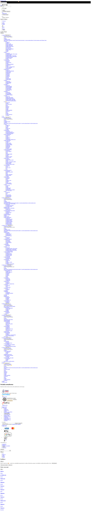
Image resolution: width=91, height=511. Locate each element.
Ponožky (7, 309)
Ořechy (7, 136)
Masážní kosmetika (9, 86)
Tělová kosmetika (6, 326)
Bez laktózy (22, 40)
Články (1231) (4, 407)
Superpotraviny (8, 71)
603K (6, 437)
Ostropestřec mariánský (9, 293)
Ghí (6, 168)
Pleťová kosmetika (9, 87)
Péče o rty (7, 324)
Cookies (4, 446)
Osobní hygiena (8, 88)
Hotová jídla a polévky (9, 171)
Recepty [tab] (3, 456)
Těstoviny (7, 178)
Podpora (5, 408)
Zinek (7, 276)
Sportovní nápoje (8, 62)
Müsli (7, 127)
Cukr (7, 152)
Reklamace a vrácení (7, 416)
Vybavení (5, 95)
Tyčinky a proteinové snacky (10, 66)
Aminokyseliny (6, 244)
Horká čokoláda (8, 194)
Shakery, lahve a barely (9, 97)
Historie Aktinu (6, 418)
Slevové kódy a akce (7, 414)
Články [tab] (3, 455)
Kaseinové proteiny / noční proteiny (11, 56)
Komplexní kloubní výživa (10, 283)
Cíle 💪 (5, 101)
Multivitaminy (8, 272)
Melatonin (7, 302)
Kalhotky (7, 310)
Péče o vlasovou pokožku (10, 335)
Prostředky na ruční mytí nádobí (11, 346)
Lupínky (7, 129)
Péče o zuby (8, 90)
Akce (5, 37)
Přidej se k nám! (4, 382)
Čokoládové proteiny (9, 221)
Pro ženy (5, 294)
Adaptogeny (8, 73)
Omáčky (7, 50)
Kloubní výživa (8, 72)
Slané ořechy (8, 147)
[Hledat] (1, 6)
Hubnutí (7, 107)
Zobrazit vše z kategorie (7, 118)
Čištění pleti (8, 325)
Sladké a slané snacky (9, 45)
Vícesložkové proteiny (9, 57)
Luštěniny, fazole (8, 180)
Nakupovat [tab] (4, 454)
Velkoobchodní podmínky (6, 445)
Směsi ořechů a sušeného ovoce (11, 139)
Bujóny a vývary (8, 157)
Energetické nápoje (9, 235)
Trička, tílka (8, 312)
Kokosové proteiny (9, 224)
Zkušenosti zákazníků (7, 419)
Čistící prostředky (6, 343)
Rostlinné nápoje (8, 196)
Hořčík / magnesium (9, 271)
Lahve (7, 353)
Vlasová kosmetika (9, 89)
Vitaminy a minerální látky (8, 270)
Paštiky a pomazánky (9, 174)
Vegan (16, 40)
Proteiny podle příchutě (7, 217)
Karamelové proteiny (9, 220)
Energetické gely (8, 258)
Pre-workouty (8, 240)
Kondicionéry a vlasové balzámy (11, 334)
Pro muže (7, 77)
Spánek (7, 109)
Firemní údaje (4, 444)
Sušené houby (8, 138)
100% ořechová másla (9, 131)
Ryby (7, 173)
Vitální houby (8, 280)
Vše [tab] (2, 453)
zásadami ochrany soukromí (16, 424)
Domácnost (6, 91)
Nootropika (7, 75)
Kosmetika (5, 84)
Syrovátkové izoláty (9, 206)
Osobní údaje (4, 447)
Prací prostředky (8, 93)
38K (6, 438)
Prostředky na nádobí (9, 94)
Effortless (42, 40)
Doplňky (7, 83)
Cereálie (5, 124)
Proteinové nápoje (8, 54)
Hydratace (7, 115)
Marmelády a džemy (9, 156)
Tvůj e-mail (4, 423)
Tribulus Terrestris (8, 242)
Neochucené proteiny (9, 219)
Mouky (7, 160)
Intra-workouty (8, 241)
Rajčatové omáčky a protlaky (10, 189)
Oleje (7, 166)
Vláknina (7, 299)
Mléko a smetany (8, 163)
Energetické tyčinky (9, 254)
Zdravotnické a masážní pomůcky (11, 100)
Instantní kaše (8, 128)
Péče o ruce (8, 329)
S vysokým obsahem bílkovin (29, 40)
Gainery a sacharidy (9, 67)
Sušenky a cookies (9, 143)
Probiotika (7, 298)
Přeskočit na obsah (3, 0)
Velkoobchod (6, 417)
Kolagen (5, 215)
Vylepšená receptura (7, 39)
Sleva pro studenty (7, 412)
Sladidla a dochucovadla (9, 46)
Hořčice (7, 187)
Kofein (7, 243)
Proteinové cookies (9, 255)
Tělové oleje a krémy (9, 330)
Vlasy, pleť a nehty (9, 104)
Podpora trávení (8, 78)
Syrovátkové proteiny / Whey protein (9, 203)
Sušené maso (8, 145)
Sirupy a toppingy (8, 151)
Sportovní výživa (5, 225)
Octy (7, 169)
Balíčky (3, 381)
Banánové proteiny (9, 223)
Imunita (7, 103)
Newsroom (5, 420)
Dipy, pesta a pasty (9, 190)
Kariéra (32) (6, 409)
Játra (6, 111)
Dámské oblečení (6, 307)
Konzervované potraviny (10, 48)
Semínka (7, 137)
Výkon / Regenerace (9, 114)
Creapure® (7, 238)
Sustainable (10, 40)
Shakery (7, 352)
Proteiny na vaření (9, 58)
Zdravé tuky (8, 74)
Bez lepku (19, 40)
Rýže (7, 179)
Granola (7, 126)
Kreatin (7, 63)
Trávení (7, 108)
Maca (7, 286)
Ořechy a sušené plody (9, 44)
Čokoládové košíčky (9, 144)
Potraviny (5, 41)
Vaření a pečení (8, 47)
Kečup (7, 186)
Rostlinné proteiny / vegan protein (11, 55)
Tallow (45, 40)
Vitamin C (7, 274)
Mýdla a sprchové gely (9, 328)
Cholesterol (6, 376)
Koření (7, 155)
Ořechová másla (8, 43)
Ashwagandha (8, 287)
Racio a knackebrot (9, 183)
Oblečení (5, 80)
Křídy (7, 360)
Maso (7, 172)
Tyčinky (7, 142)
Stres (5, 370)
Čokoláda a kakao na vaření (10, 164)
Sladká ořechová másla (9, 133)
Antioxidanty (6, 291)
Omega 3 (7, 289)
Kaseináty (7, 213)
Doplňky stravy (6, 69)
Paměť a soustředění (9, 110)
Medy (7, 153)
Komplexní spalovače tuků (10, 263)
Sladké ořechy (8, 146)
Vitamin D (7, 275)
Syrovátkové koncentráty (10, 205)
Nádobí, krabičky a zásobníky (8, 355)
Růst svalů (7, 106)
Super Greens (8, 279)
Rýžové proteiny (8, 209)
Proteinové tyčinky (9, 253)
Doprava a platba (6, 415)
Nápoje (7, 51)
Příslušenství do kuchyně (10, 98)
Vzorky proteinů (6, 216)
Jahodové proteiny (9, 222)
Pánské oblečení (6, 311)
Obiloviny (7, 181)
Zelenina (7, 176)
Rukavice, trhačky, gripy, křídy (8, 357)
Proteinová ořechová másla (10, 132)
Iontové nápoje (8, 234)
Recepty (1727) (4, 406)
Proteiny (5, 52)
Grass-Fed (13, 40)
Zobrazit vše (8, 53)
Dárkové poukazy (7, 413)
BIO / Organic (6, 40)
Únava (7, 112)
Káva (7, 193)
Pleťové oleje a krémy (9, 323)
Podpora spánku (8, 79)
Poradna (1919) (6, 410)
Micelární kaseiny (8, 212)
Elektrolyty (7, 61)
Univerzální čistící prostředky (10, 344)
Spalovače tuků (8, 68)
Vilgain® (3, 35)
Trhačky (7, 359)
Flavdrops (7, 154)
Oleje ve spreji (8, 167)
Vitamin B (7, 273)
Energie (7, 113)
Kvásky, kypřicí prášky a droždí (11, 161)
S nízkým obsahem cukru (37, 40)
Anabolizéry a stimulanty (10, 64)
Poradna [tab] (3, 457)
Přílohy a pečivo (8, 49)
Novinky (5, 38)
